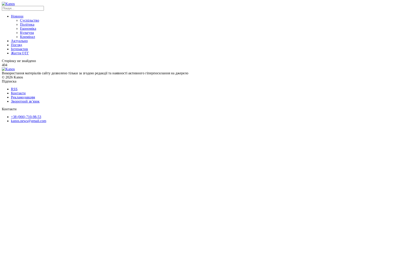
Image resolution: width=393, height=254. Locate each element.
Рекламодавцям (23, 97)
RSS (14, 89)
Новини (17, 16)
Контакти (18, 93)
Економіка (28, 28)
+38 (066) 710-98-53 (26, 117)
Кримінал (27, 37)
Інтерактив (19, 49)
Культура (27, 33)
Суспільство (29, 20)
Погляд (16, 45)
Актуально (19, 41)
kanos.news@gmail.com (28, 121)
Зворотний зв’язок (25, 101)
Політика (27, 24)
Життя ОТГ (20, 53)
